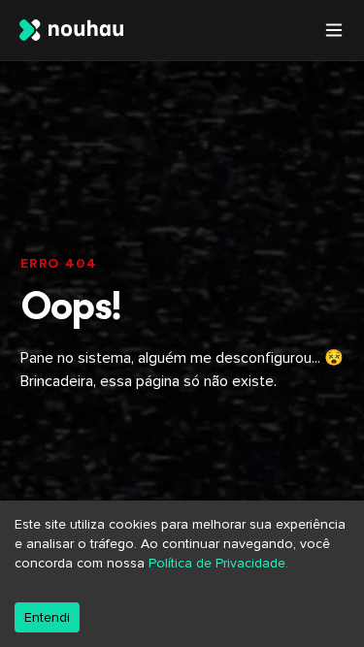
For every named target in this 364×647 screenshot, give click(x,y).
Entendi (47, 617)
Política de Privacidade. (218, 563)
